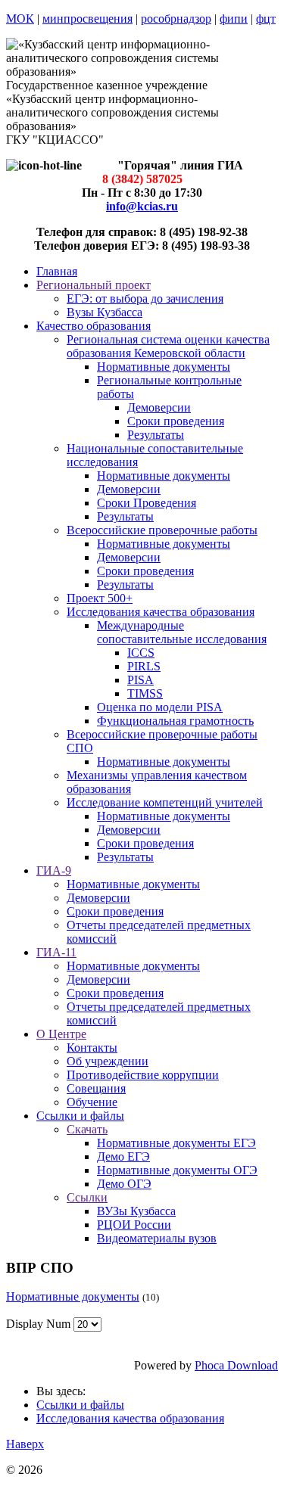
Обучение (92, 1102)
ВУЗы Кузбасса (136, 1211)
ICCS (140, 652)
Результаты (155, 434)
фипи (234, 18)
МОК (20, 18)
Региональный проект (93, 284)
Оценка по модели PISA (160, 707)
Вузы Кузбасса (104, 312)
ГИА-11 (56, 952)
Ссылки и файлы (80, 1115)
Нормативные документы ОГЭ (177, 1170)
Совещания (96, 1088)
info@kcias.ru (142, 206)
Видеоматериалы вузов (157, 1238)
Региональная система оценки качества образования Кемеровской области (168, 346)
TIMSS (145, 693)
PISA (140, 679)
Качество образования (93, 325)
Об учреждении (107, 1061)
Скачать (87, 1129)
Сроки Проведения (146, 502)
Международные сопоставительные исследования (182, 632)
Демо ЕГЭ (123, 1156)
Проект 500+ (100, 598)
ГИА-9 (53, 870)
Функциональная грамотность (175, 720)
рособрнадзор (176, 18)
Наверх (25, 1444)
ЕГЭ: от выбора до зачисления (145, 298)
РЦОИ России (134, 1224)
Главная (56, 271)
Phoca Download (236, 1365)
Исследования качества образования (160, 611)
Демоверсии (159, 407)
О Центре (61, 1033)
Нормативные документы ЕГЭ (176, 1142)
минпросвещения (87, 18)
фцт (266, 18)
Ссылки (87, 1197)
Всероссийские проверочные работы (162, 530)
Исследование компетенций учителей (165, 802)
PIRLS (144, 666)
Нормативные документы (163, 366)
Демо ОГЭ (124, 1183)
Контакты (92, 1047)
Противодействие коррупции (143, 1074)
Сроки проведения (175, 421)
